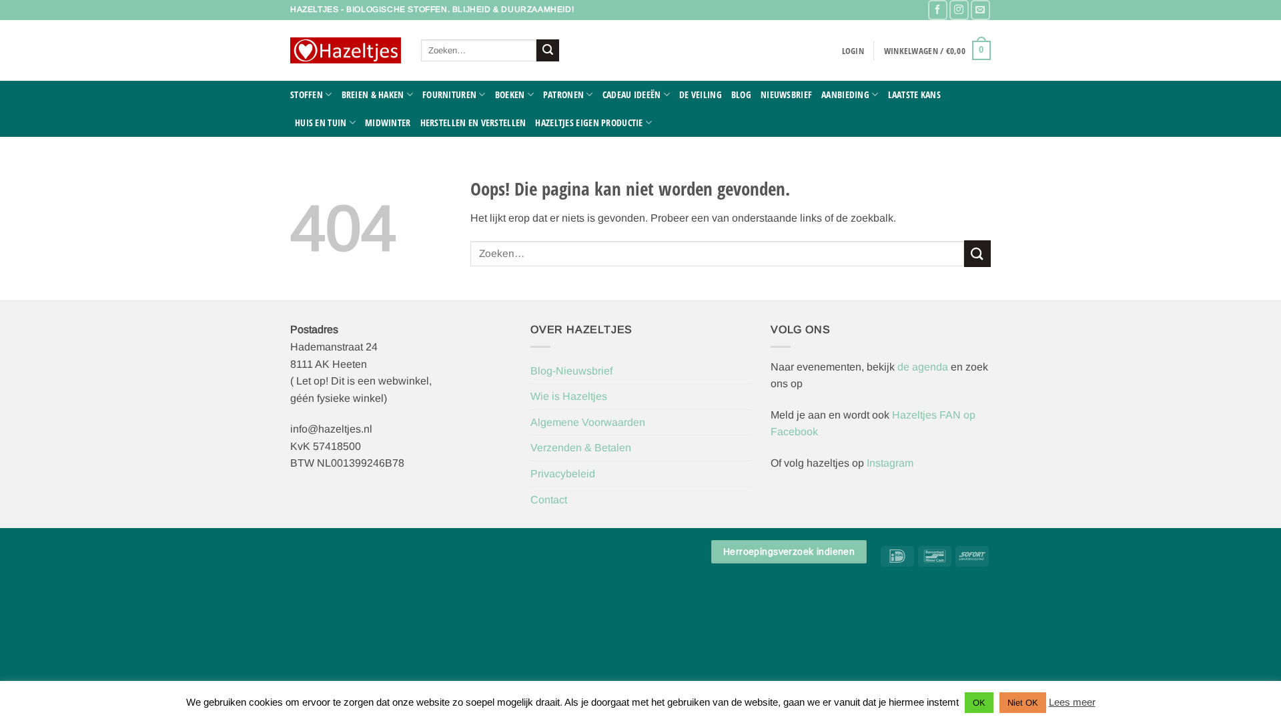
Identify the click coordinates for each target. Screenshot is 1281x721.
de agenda (924, 367)
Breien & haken (373, 94)
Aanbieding (845, 94)
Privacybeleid (562, 473)
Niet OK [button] (1022, 703)
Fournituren (449, 94)
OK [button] (979, 703)
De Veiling (700, 94)
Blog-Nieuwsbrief (571, 371)
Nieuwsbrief (786, 94)
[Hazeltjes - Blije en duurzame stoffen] (345, 50)
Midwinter (388, 122)
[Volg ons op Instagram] (959, 9)
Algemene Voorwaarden (587, 422)
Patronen (563, 94)
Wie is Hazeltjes (568, 396)
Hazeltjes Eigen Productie (589, 122)
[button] (853, 51)
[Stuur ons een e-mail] (980, 9)
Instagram (890, 463)
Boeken (510, 94)
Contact (548, 499)
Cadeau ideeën (631, 94)
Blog (741, 94)
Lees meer (1072, 702)
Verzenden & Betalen (580, 447)
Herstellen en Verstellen (473, 122)
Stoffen (306, 94)
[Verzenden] (547, 50)
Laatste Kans (914, 94)
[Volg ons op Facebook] (937, 9)
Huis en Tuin (320, 122)
